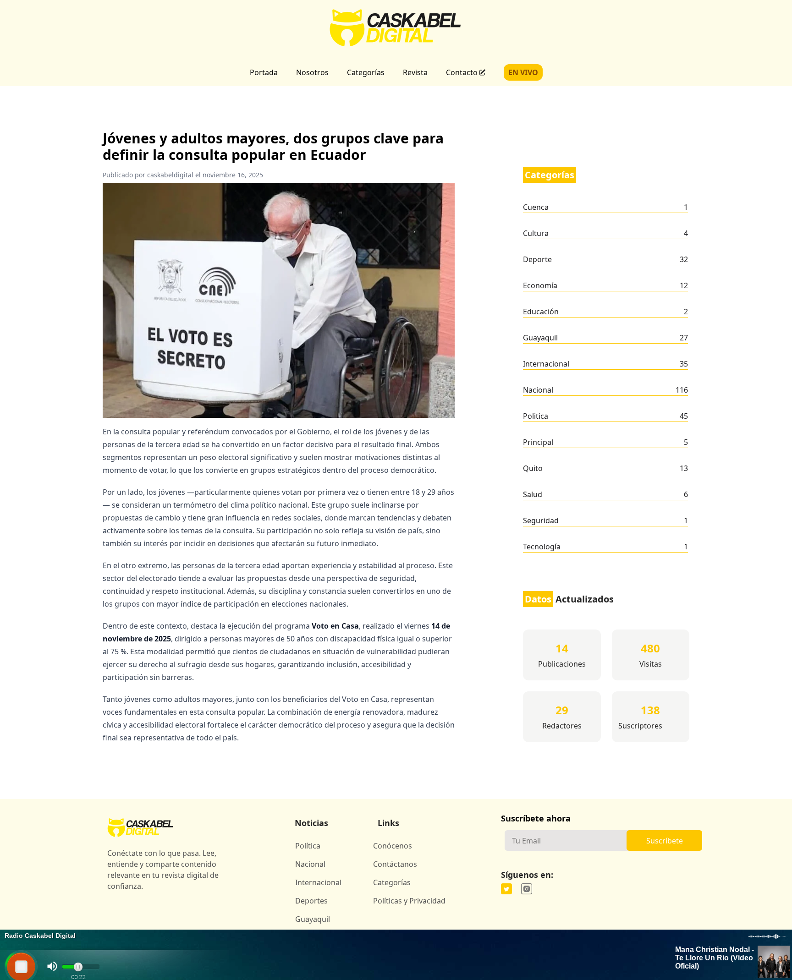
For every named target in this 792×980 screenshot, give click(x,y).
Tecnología (542, 547)
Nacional (538, 390)
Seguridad (541, 520)
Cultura (536, 233)
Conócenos (392, 846)
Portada (264, 72)
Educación (541, 312)
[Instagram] (526, 888)
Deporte (537, 259)
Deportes (311, 901)
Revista (415, 72)
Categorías (366, 72)
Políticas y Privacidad (409, 901)
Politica (535, 416)
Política (307, 846)
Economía (540, 285)
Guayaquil (540, 338)
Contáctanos (395, 864)
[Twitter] (506, 888)
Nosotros (312, 72)
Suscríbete (664, 841)
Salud (532, 494)
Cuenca (536, 207)
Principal (538, 442)
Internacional (546, 364)
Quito (533, 468)
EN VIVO (523, 72)
